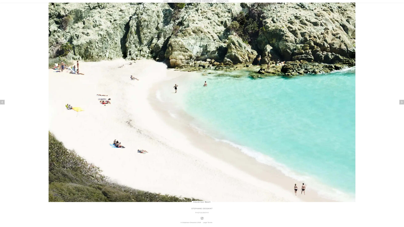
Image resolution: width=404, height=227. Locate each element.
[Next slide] (401, 102)
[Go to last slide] (2, 102)
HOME (166, 1)
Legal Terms (207, 222)
